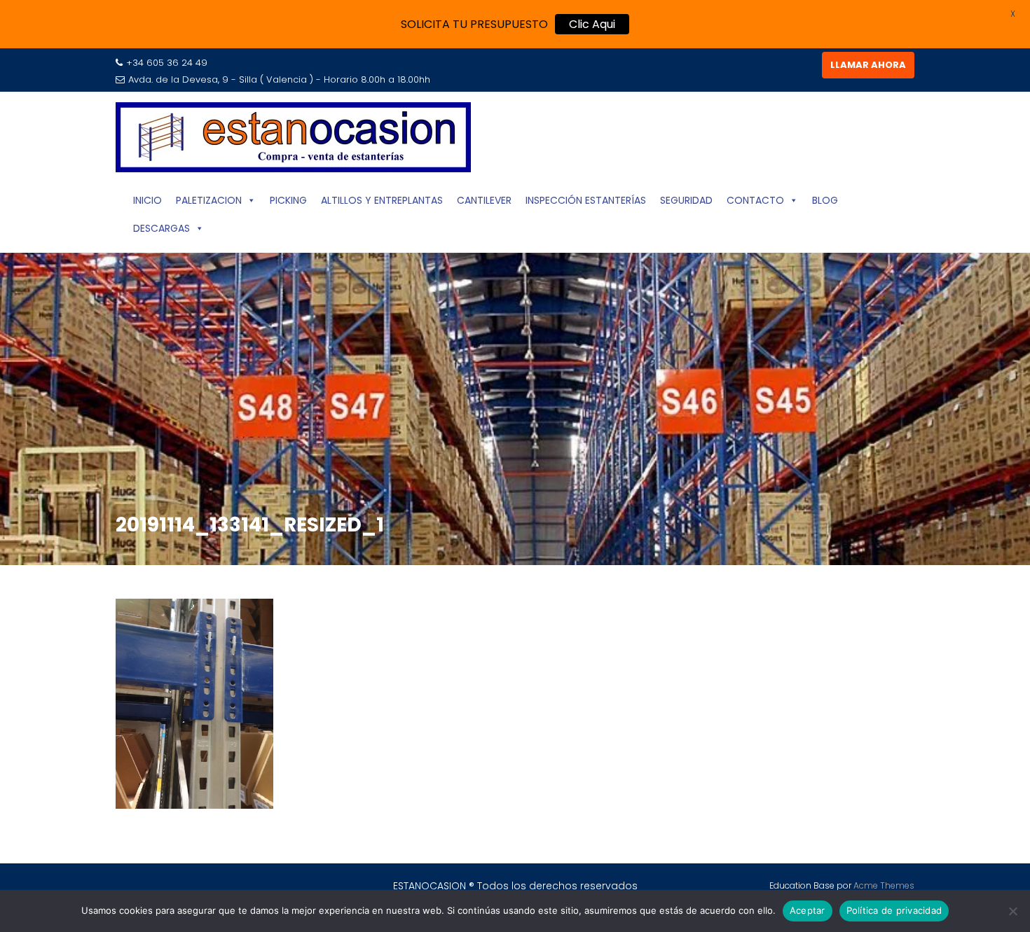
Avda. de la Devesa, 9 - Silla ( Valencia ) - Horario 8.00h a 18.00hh (279, 79)
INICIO (147, 200)
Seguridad (686, 200)
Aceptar (807, 910)
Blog (825, 200)
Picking (288, 200)
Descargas (161, 228)
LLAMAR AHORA (868, 64)
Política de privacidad (894, 910)
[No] (1012, 911)
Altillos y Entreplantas (382, 200)
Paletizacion (209, 200)
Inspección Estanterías (586, 200)
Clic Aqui (592, 24)
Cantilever (484, 200)
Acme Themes (883, 885)
